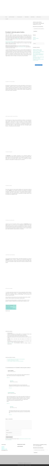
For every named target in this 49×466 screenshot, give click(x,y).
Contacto (34, 37)
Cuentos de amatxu (11, 392)
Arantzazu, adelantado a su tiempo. (13, 360)
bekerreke (11, 406)
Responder (8, 377)
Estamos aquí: (8, 306)
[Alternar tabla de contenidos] (15, 305)
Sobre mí (34, 39)
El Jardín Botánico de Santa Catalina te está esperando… (16, 359)
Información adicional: (10, 307)
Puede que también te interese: (11, 308)
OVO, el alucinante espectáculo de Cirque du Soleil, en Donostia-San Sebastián (38, 55)
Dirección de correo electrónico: (38, 26)
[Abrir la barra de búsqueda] (43, 19)
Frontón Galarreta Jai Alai (22, 46)
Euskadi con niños (35, 38)
